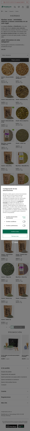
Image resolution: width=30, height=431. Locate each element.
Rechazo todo (15, 236)
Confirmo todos (15, 231)
